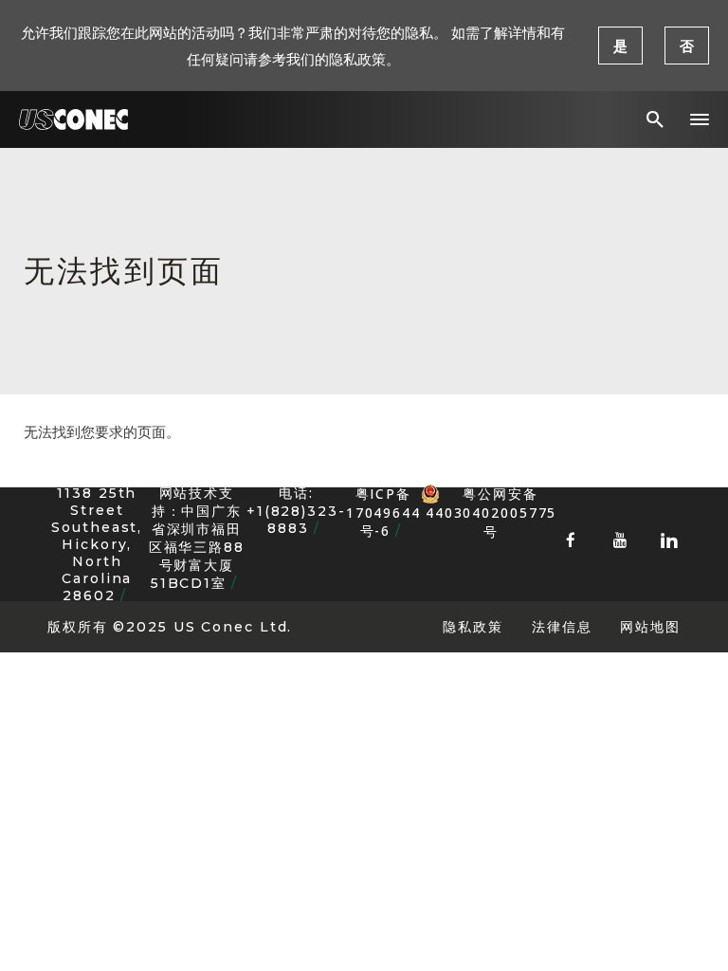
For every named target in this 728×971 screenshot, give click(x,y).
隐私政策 (473, 626)
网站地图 (650, 626)
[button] (699, 119)
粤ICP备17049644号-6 (383, 512)
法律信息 (562, 626)
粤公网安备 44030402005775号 (491, 494)
